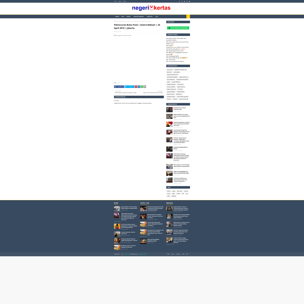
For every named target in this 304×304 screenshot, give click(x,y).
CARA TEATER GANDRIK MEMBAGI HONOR (153, 240)
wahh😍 (171, 45)
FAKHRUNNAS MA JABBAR (182, 79)
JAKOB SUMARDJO (171, 91)
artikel (168, 196)
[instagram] (187, 1)
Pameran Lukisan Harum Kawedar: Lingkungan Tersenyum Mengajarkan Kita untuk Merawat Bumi (181, 140)
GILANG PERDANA (176, 82)
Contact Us (178, 254)
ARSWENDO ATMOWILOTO (181, 69)
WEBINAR (174, 196)
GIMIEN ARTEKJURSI (171, 84)
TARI (183, 193)
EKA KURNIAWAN (171, 79)
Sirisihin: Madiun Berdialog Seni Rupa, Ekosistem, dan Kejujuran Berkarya (181, 231)
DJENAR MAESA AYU (183, 77)
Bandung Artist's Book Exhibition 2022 (180, 108)
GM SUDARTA (180, 84)
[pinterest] (189, 1)
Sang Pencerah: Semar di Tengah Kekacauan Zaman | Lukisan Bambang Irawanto (181, 208)
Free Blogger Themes (142, 254)
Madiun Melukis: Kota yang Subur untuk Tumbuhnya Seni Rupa (182, 116)
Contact (124, 1)
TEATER (178, 193)
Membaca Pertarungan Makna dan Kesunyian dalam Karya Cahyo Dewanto (182, 216)
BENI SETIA (169, 72)
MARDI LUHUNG (170, 94)
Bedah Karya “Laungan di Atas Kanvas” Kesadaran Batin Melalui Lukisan (181, 224)
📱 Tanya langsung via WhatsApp (178, 28)
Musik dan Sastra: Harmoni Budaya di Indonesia (128, 246)
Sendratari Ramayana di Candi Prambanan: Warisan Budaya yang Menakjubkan (155, 208)
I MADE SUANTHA (181, 87)
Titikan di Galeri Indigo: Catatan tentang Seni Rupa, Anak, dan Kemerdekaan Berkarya (181, 240)
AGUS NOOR (170, 69)
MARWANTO (179, 94)
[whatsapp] (179, 1)
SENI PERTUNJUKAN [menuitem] (139, 16)
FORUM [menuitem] (128, 16)
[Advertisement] (139, 47)
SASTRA (120, 21)
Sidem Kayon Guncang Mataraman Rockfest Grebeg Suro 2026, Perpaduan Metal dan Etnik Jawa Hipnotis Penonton (181, 157)
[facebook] (182, 1)
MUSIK (173, 191)
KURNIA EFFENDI (180, 91)
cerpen (168, 193)
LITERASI (186, 191)
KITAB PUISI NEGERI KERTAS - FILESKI (181, 148)
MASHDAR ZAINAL (171, 96)
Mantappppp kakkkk (174, 56)
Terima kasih (172, 59)
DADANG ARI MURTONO (172, 74)
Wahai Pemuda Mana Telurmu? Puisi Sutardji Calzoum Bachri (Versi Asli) (182, 124)
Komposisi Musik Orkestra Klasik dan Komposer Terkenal (129, 239)
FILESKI (168, 82)
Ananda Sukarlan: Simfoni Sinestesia (128, 232)
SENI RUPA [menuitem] (149, 16)
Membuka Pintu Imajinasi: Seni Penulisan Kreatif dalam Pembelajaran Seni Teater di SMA (155, 232)
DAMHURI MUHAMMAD (172, 77)
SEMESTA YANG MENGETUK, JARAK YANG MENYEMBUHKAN (181, 172)
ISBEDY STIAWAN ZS (171, 89)
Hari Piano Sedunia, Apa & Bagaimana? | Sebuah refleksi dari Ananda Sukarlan (129, 226)
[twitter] (184, 1)
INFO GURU (179, 191)
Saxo (187, 254)
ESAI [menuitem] (157, 16)
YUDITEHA (175, 99)
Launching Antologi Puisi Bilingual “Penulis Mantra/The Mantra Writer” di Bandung (182, 131)
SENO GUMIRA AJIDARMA (182, 96)
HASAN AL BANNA (171, 87)
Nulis (183, 254)
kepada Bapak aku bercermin (176, 51)
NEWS (173, 193)
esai (187, 193)
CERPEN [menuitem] (117, 16)
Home (115, 1)
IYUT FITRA (180, 89)
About (119, 1)
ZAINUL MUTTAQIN (183, 99)
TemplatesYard (126, 254)
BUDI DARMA (177, 72)
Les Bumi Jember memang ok (176, 61)
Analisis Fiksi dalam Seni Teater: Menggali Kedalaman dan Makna (155, 224)
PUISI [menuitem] (122, 16)
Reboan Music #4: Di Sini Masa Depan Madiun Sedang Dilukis (181, 165)
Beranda (116, 21)
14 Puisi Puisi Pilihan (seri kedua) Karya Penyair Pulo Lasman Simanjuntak (180, 179)
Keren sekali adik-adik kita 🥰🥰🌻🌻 (178, 58)
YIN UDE (169, 99)
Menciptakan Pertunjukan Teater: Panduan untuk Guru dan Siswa (155, 216)
